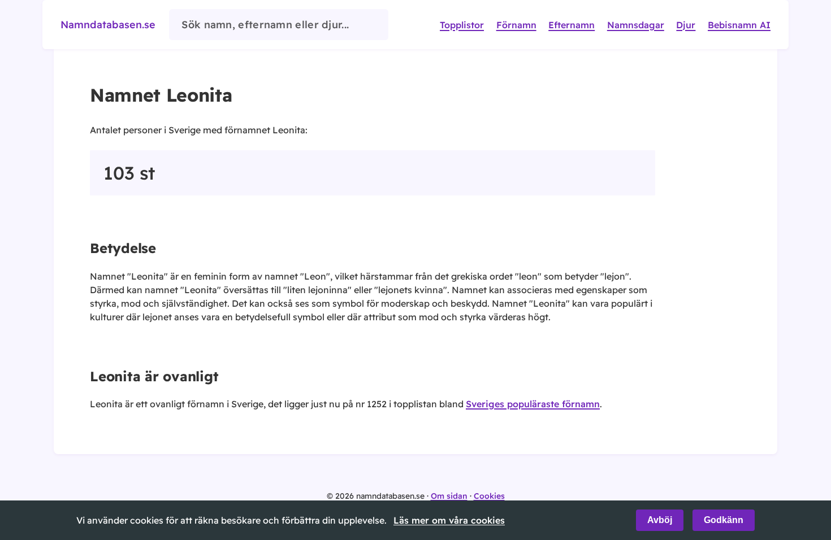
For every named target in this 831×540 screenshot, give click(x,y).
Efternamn (571, 25)
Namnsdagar (635, 25)
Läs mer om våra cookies (449, 520)
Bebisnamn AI (739, 25)
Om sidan (449, 496)
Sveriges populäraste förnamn (533, 404)
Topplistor (462, 25)
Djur (685, 25)
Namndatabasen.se (107, 24)
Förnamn (516, 25)
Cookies (489, 496)
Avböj (659, 520)
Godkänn (723, 520)
